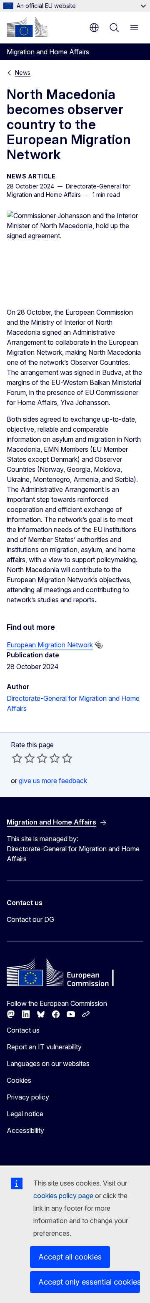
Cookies (19, 1080)
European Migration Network (50, 645)
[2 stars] (23, 758)
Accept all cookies (70, 1256)
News (22, 72)
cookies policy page (63, 1195)
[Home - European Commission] (27, 27)
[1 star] (17, 758)
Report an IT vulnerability (44, 1047)
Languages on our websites (48, 1063)
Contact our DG (30, 919)
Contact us (23, 1030)
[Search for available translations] (99, 645)
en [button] (94, 27)
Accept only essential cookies (89, 1282)
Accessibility (25, 1130)
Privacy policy (28, 1097)
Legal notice (25, 1114)
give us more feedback (53, 780)
